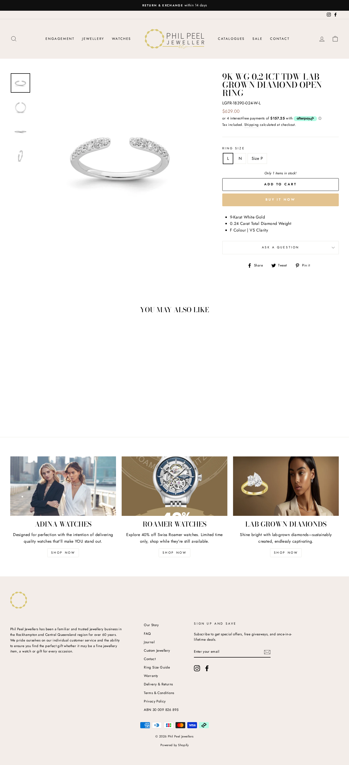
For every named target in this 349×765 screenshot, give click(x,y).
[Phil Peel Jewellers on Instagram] (197, 668)
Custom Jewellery (157, 650)
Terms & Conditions (159, 692)
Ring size (233, 148)
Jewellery (93, 38)
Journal (149, 642)
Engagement (59, 38)
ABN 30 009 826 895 (161, 709)
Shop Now (63, 552)
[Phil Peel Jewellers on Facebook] (207, 668)
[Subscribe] (267, 652)
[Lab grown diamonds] (286, 486)
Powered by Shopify (174, 745)
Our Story (151, 624)
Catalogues (231, 38)
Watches (121, 38)
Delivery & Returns (158, 684)
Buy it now (280, 199)
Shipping (251, 124)
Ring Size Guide (157, 667)
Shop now (174, 552)
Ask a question (280, 247)
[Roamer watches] (174, 486)
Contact (279, 38)
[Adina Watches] (63, 486)
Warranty (151, 675)
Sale (257, 38)
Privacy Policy (155, 701)
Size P (257, 158)
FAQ (147, 633)
